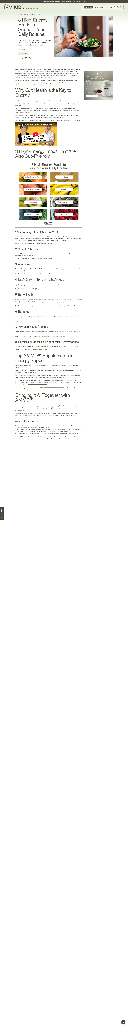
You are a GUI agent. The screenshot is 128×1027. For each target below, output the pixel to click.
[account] (118, 7)
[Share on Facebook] (19, 58)
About (102, 7)
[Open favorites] (123, 1022)
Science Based (24, 53)
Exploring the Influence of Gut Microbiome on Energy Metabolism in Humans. (38, 425)
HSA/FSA (109, 7)
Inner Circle (88, 7)
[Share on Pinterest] (30, 58)
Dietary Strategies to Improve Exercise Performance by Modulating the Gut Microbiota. (41, 433)
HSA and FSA (61, 1)
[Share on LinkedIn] (26, 58)
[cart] (121, 7)
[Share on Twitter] (22, 58)
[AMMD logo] (22, 7)
